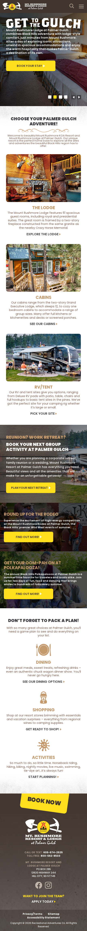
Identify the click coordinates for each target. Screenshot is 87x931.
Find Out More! (27, 537)
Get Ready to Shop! (42, 729)
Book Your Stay (29, 66)
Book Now (44, 801)
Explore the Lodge (42, 234)
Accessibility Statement (43, 917)
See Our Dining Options (42, 682)
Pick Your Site (42, 414)
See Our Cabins (42, 324)
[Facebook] (38, 885)
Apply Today (42, 902)
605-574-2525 (53, 852)
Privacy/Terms (32, 914)
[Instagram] (48, 885)
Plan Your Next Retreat (29, 488)
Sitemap (53, 914)
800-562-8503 (50, 856)
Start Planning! (42, 777)
